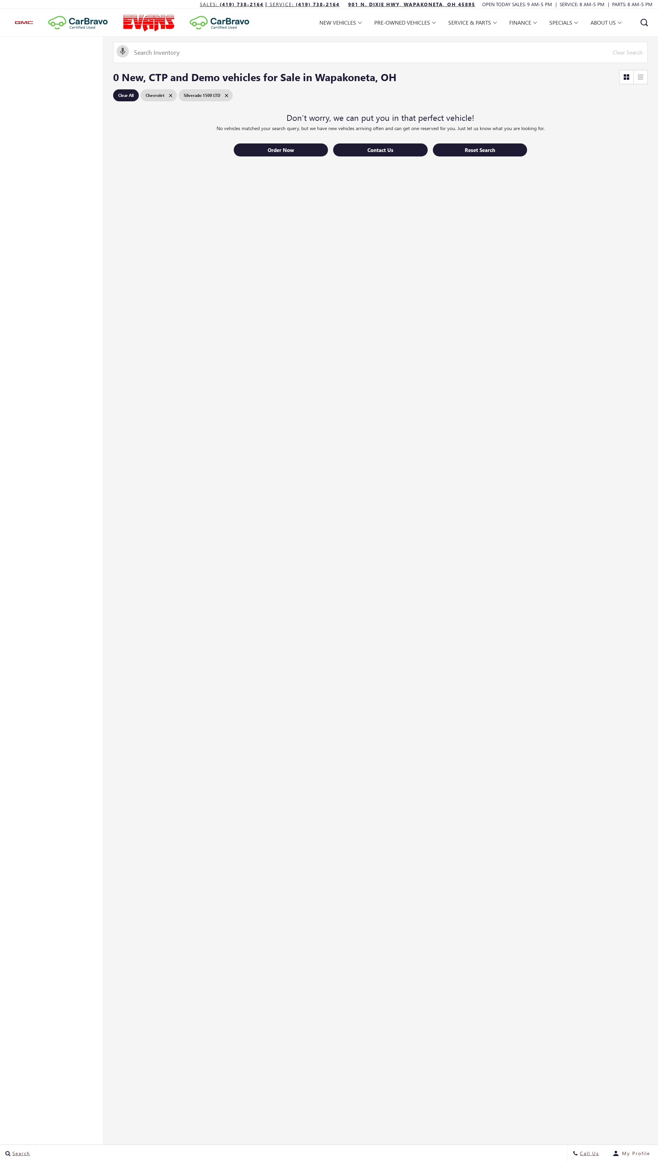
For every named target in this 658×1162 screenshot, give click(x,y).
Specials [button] (560, 24)
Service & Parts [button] (469, 24)
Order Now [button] (281, 150)
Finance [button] (520, 24)
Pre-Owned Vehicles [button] (402, 24)
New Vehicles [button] (337, 24)
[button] (644, 22)
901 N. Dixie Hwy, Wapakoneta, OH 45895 (411, 4)
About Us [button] (603, 24)
